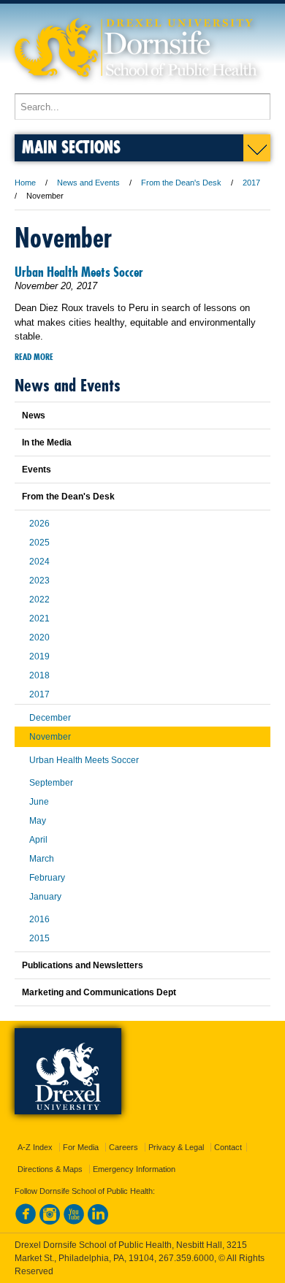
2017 (251, 182)
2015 (39, 938)
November (50, 737)
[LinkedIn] (98, 1221)
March (41, 859)
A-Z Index (35, 1147)
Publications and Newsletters (82, 965)
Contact (228, 1147)
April (38, 840)
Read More (34, 356)
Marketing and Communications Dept (99, 992)
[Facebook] (26, 1221)
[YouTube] (74, 1221)
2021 (39, 618)
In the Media (47, 442)
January (45, 897)
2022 (39, 599)
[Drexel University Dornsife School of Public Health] (136, 86)
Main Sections (71, 146)
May (37, 821)
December (50, 718)
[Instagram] (50, 1221)
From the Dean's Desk (181, 182)
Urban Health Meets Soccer (79, 272)
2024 (39, 561)
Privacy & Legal (176, 1147)
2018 (39, 675)
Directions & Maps (50, 1169)
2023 (39, 580)
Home (25, 182)
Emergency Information (134, 1169)
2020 (39, 637)
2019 (39, 656)
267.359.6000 (186, 1258)
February (47, 878)
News (33, 415)
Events (36, 469)
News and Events (88, 182)
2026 (39, 523)
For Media (81, 1147)
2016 (39, 919)
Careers (123, 1147)
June (39, 802)
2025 (39, 542)
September (51, 783)
